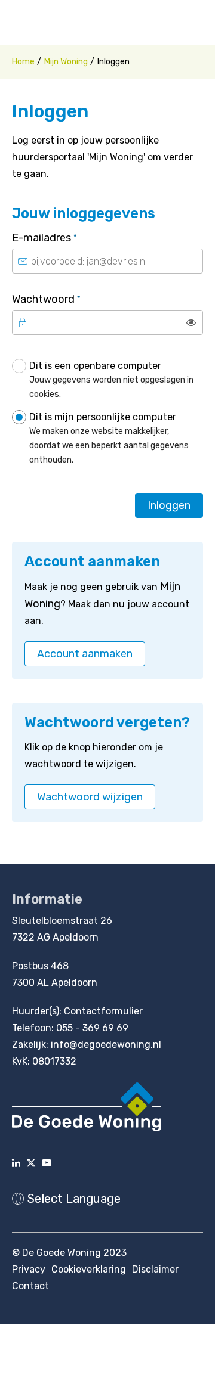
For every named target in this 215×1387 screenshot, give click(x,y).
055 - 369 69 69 (92, 1028)
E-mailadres (70, 237)
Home (23, 62)
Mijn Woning (66, 62)
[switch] (191, 322)
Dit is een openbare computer (111, 379)
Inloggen (169, 505)
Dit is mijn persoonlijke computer (109, 438)
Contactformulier (103, 1011)
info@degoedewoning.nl (106, 1044)
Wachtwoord (72, 298)
